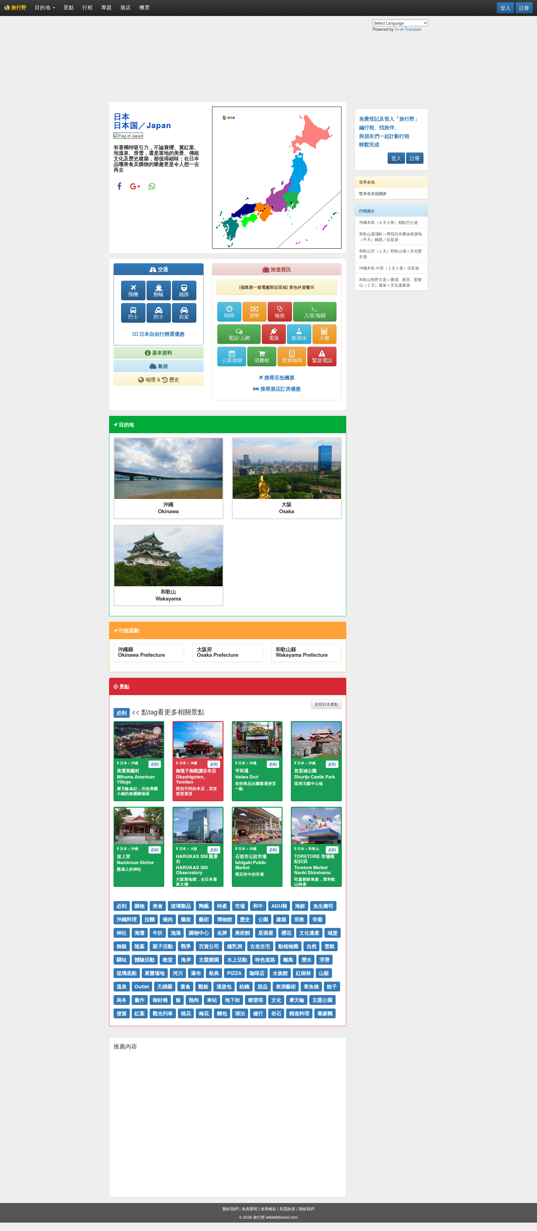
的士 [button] (159, 316)
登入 (505, 7)
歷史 (173, 379)
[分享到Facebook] (119, 187)
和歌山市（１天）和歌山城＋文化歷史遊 (390, 253)
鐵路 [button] (184, 293)
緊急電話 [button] (322, 360)
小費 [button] (324, 337)
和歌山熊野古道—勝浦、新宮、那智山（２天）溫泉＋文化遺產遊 (390, 282)
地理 (150, 379)
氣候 (162, 366)
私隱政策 (287, 1208)
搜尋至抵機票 (279, 377)
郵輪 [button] (159, 293)
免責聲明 (249, 1208)
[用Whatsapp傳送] (152, 187)
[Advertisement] (227, 59)
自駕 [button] (184, 316)
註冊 (524, 7)
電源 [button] (274, 337)
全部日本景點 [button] (326, 704)
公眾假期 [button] (232, 360)
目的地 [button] (43, 7)
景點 (68, 7)
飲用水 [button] (299, 337)
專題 (106, 7)
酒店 (125, 7)
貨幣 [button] (254, 315)
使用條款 (268, 1208)
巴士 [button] (133, 316)
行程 (87, 7)
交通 (162, 269)
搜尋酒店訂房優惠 (280, 388)
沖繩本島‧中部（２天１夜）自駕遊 (389, 268)
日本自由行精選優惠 (161, 333)
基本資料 (161, 352)
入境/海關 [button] (315, 315)
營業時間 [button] (292, 360)
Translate (413, 29)
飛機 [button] (133, 293)
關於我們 (230, 1208)
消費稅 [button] (261, 360)
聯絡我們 (306, 1208)
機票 (144, 7)
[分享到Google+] (135, 187)
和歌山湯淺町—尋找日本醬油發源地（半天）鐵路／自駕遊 (390, 236)
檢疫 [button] (280, 315)
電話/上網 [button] (239, 337)
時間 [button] (229, 315)
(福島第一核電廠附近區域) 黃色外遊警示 (276, 287)
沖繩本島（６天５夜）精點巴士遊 (388, 222)
